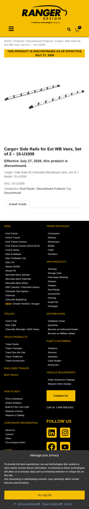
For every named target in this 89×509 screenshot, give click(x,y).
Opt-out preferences (29, 503)
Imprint (68, 503)
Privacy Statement (52, 503)
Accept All (44, 495)
